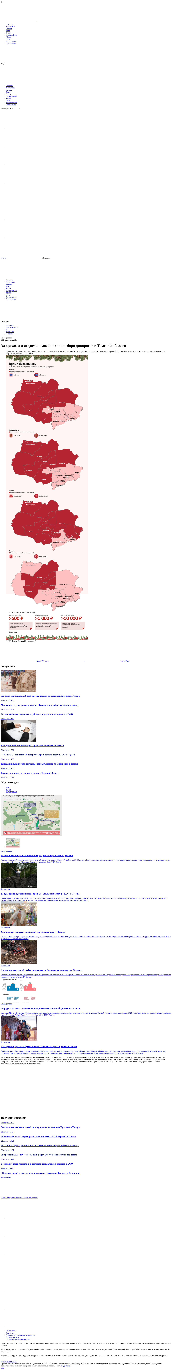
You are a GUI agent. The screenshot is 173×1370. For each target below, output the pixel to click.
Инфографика (11, 35)
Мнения (9, 29)
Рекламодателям (12, 1337)
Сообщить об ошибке (29, 1198)
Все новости (6, 1177)
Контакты (10, 1333)
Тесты (8, 39)
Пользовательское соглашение (18, 1339)
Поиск (4, 258)
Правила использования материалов (20, 1335)
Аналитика (10, 26)
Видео (8, 33)
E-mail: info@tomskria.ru (10, 1198)
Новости (9, 24)
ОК (2, 1368)
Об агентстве (11, 1331)
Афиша (8, 37)
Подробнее (65, 1366)
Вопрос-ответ (11, 41)
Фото (8, 31)
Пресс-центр (11, 43)
